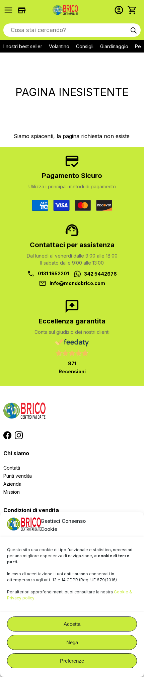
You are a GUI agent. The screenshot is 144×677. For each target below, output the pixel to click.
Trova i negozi (23, 10)
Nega (72, 642)
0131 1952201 (53, 273)
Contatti (11, 468)
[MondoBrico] (65, 10)
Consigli (84, 46)
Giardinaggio (114, 46)
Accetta (72, 624)
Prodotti (10, 10)
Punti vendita (17, 476)
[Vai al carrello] (134, 10)
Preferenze (72, 661)
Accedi (120, 10)
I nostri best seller (22, 46)
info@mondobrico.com (77, 283)
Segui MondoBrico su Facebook (7, 435)
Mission (11, 492)
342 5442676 (100, 274)
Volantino (59, 46)
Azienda (12, 484)
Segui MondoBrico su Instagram (19, 435)
